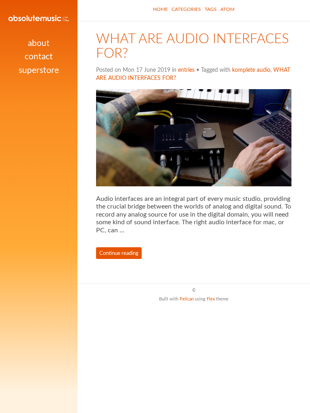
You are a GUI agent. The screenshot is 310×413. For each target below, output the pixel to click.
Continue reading (118, 253)
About (39, 43)
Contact (39, 56)
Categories (186, 9)
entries (186, 70)
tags (211, 9)
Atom (227, 9)
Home (160, 9)
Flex (211, 299)
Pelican (187, 299)
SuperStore (39, 70)
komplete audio (251, 70)
